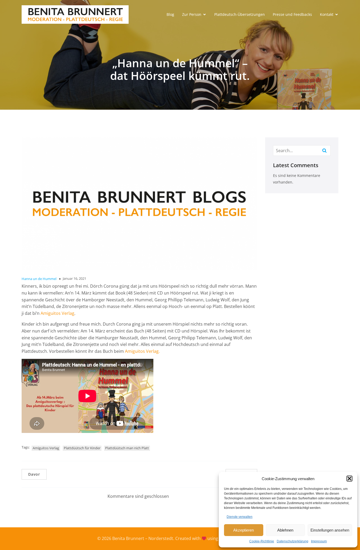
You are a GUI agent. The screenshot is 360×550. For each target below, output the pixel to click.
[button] (349, 478)
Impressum (319, 541)
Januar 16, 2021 (74, 278)
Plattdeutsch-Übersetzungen (239, 14)
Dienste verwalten (239, 517)
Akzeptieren (243, 530)
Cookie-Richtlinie (261, 541)
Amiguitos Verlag (57, 313)
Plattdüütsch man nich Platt (127, 448)
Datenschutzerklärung (292, 541)
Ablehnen (285, 530)
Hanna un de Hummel (39, 278)
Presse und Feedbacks (292, 14)
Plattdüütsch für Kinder (82, 448)
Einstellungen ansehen (329, 530)
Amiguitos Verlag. (142, 351)
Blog (170, 14)
